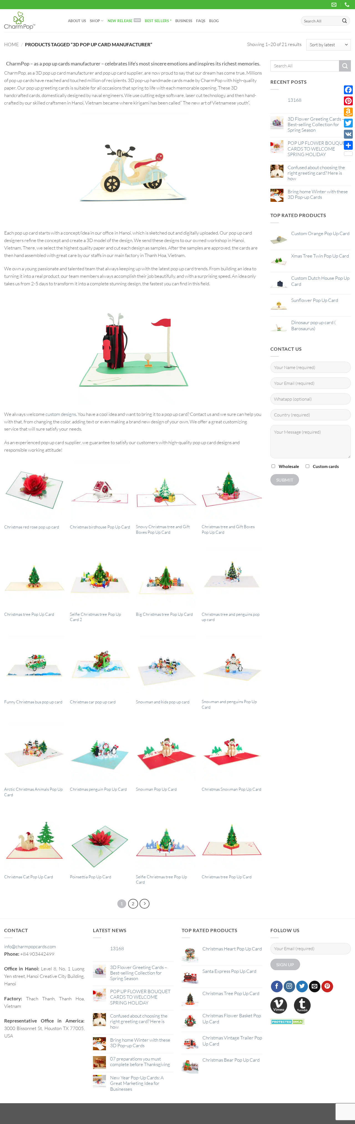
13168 (294, 100)
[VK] (348, 134)
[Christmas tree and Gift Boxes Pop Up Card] (232, 490)
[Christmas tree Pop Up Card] (34, 577)
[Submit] (345, 21)
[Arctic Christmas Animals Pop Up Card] (34, 753)
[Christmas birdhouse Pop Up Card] (100, 490)
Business (183, 21)
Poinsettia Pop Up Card (90, 876)
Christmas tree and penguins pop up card (231, 617)
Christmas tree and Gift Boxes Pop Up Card (228, 529)
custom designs (60, 414)
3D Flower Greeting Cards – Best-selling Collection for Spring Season (316, 124)
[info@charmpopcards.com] (334, 4)
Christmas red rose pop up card (31, 527)
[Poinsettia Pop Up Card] (100, 840)
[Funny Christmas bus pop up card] (34, 665)
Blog (214, 21)
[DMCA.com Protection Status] (287, 1021)
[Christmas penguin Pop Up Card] (100, 753)
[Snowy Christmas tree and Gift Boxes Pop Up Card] (166, 490)
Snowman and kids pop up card (162, 702)
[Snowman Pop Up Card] (166, 753)
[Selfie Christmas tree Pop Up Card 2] (100, 577)
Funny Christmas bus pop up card (33, 702)
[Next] (144, 904)
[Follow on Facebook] (277, 986)
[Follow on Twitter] (302, 986)
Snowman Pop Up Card (156, 789)
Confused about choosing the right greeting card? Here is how (316, 173)
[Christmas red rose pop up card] (34, 490)
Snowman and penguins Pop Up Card (229, 704)
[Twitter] (348, 123)
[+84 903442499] (347, 4)
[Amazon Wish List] (348, 112)
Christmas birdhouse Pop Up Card (100, 527)
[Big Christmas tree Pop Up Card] (166, 577)
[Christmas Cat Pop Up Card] (34, 840)
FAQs (200, 21)
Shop (95, 21)
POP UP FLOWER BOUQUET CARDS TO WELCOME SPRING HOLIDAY (318, 148)
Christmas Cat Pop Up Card (28, 876)
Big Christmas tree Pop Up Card (164, 614)
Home (11, 44)
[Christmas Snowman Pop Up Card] (232, 753)
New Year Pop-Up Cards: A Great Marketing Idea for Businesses (137, 1083)
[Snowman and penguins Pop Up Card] (232, 665)
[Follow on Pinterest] (327, 986)
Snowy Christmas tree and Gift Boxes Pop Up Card (163, 529)
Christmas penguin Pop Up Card (98, 789)
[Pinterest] (348, 100)
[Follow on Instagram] (289, 986)
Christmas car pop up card (93, 702)
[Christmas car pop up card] (100, 665)
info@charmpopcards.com (30, 946)
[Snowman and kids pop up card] (166, 665)
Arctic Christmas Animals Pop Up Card (33, 792)
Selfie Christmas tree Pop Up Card (161, 879)
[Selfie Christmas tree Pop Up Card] (166, 840)
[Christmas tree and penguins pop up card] (232, 577)
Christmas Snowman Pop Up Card (231, 789)
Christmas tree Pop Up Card (29, 614)
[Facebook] (348, 89)
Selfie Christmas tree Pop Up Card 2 (95, 617)
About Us (77, 21)
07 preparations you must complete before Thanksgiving (140, 1061)
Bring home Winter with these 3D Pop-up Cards (318, 194)
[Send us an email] (315, 986)
